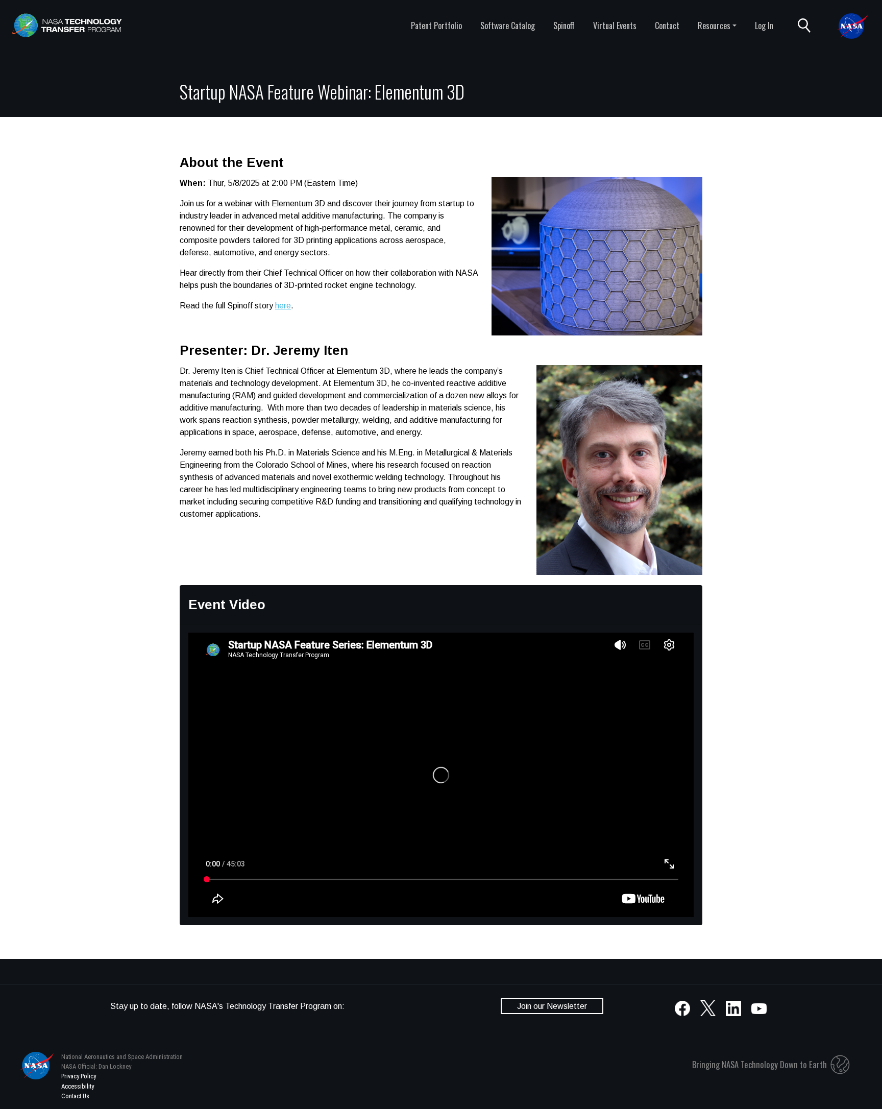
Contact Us (75, 1096)
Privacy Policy (78, 1076)
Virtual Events (614, 25)
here (283, 305)
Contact (667, 25)
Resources (714, 25)
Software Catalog (507, 25)
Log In (764, 25)
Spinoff (564, 25)
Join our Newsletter (552, 1006)
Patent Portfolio (436, 25)
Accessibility (77, 1086)
